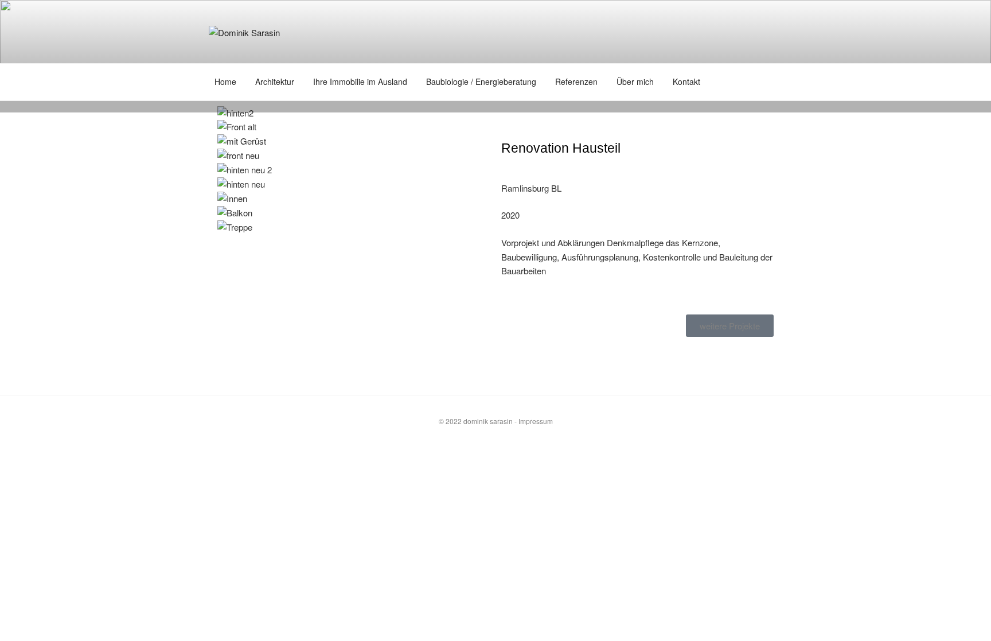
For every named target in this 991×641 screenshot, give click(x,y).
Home (225, 81)
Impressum (535, 421)
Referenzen (576, 81)
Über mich (635, 81)
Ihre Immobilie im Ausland (360, 81)
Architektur (274, 81)
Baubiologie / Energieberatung (481, 81)
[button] (353, 242)
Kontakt (686, 81)
